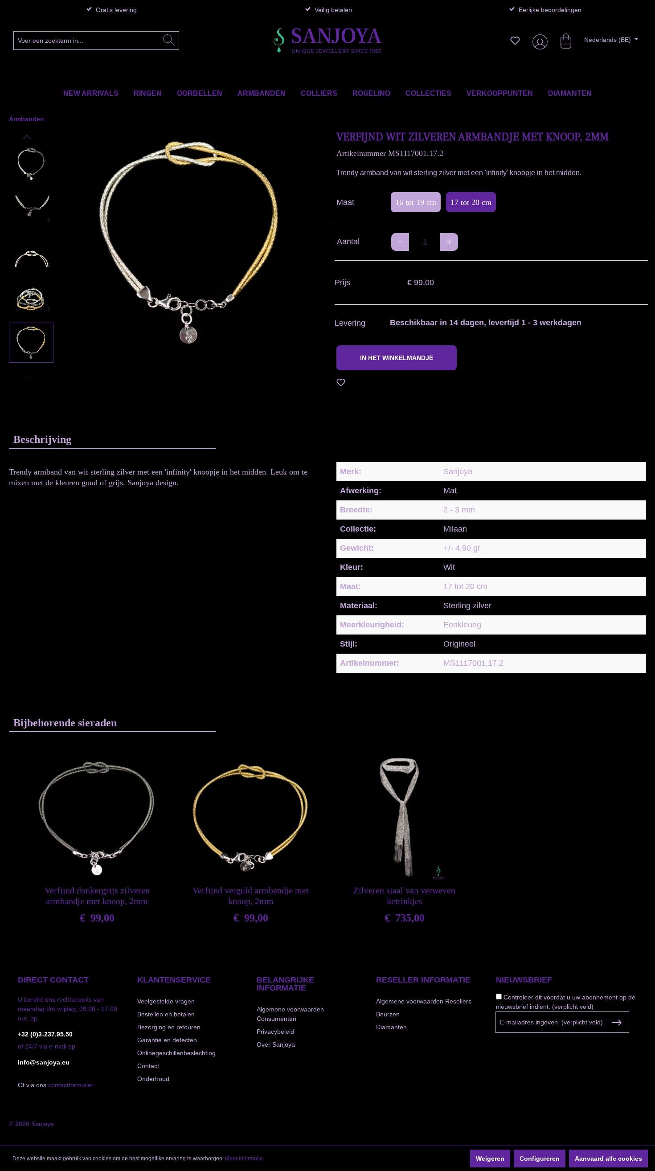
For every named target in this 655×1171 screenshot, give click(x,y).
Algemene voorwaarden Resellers (423, 1001)
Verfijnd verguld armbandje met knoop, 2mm (250, 895)
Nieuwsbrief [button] (524, 979)
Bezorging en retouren (169, 1027)
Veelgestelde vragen (166, 1001)
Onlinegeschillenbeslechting (176, 1052)
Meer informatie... (246, 1158)
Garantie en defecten (167, 1040)
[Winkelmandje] (561, 40)
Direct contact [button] (53, 979)
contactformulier (70, 1085)
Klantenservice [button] (174, 979)
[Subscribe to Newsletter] (617, 1022)
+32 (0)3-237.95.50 (45, 1034)
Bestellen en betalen (166, 1014)
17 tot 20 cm (470, 202)
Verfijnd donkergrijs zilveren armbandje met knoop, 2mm (97, 895)
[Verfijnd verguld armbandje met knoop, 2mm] (250, 818)
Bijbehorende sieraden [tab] (65, 723)
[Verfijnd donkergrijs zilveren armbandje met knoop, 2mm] (97, 818)
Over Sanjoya (276, 1044)
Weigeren (490, 1158)
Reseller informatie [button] (423, 979)
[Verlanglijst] (515, 40)
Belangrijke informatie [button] (285, 983)
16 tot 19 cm (415, 202)
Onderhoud (153, 1078)
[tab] (112, 439)
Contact (148, 1065)
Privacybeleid (275, 1031)
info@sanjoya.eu (44, 1062)
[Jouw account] (538, 40)
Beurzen (388, 1014)
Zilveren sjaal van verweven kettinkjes (404, 895)
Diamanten (391, 1027)
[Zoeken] (169, 40)
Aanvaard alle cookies (608, 1158)
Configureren (540, 1158)
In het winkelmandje (396, 357)
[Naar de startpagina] (327, 40)
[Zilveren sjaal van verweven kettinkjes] (404, 818)
